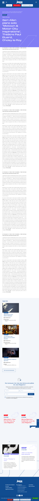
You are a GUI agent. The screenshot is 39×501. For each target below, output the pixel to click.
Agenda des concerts (9, 489)
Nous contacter (32, 486)
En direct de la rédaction (10, 484)
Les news (6, 11)
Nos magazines (19, 484)
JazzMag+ (9, 5)
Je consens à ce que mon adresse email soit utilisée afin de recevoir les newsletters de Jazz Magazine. (19, 398)
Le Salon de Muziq (8, 487)
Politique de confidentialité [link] (25, 499)
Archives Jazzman (21, 490)
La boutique (31, 484)
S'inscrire (31, 394)
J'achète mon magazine (27, 5)
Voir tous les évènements (9, 370)
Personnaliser (16, 499)
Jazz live (10, 11)
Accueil (3, 11)
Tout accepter (35, 498)
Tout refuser (10, 499)
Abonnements (17, 5)
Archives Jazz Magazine (22, 487)
